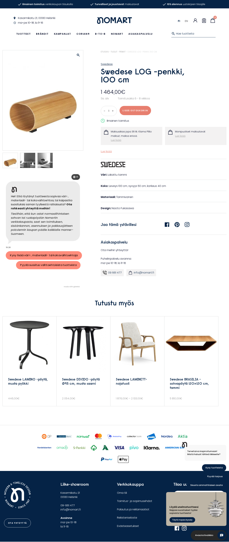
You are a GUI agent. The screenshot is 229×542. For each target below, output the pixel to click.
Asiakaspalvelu (140, 34)
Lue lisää (116, 140)
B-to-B (100, 34)
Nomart (117, 34)
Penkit (122, 51)
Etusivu (105, 51)
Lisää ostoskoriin (135, 110)
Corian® (83, 34)
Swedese (107, 64)
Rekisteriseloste (127, 518)
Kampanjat (62, 34)
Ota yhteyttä (17, 523)
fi (179, 21)
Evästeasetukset (128, 526)
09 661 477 (115, 273)
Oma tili (122, 493)
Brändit (42, 34)
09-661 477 (68, 505)
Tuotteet (23, 34)
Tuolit (114, 51)
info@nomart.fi (144, 273)
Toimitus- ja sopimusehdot (134, 501)
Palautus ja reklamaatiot (133, 509)
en (186, 21)
